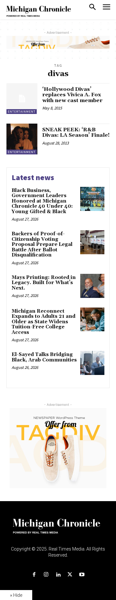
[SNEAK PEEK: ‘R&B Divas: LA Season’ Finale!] (21, 139)
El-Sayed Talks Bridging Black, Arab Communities (44, 357)
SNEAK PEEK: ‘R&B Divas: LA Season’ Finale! (76, 132)
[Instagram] (46, 574)
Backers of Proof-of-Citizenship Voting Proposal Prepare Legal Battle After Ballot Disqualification (42, 244)
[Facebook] (34, 574)
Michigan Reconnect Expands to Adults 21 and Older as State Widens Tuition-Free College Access (43, 321)
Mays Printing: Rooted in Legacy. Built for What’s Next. (44, 282)
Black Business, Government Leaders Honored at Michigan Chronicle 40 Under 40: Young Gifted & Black (42, 201)
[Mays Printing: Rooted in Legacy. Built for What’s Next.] (92, 286)
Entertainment (21, 111)
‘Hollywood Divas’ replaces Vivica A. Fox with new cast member (72, 95)
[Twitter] (70, 574)
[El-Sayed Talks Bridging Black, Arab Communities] (92, 363)
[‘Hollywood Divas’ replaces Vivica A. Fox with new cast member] (21, 98)
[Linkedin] (57, 574)
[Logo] (58, 530)
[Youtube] (82, 574)
